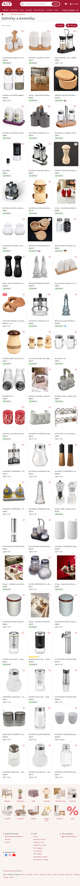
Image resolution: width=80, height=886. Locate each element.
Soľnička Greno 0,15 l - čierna (39, 659)
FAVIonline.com (8, 871)
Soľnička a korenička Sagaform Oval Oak (17, 95)
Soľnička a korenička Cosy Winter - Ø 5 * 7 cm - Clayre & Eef (25, 434)
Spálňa (33, 818)
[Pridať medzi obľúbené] (49, 68)
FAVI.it (55, 874)
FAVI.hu (43, 874)
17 (23, 69)
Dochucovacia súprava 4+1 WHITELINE (16, 58)
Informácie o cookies (40, 859)
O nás (35, 836)
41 (76, 31)
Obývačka (20, 818)
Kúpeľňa (57, 10)
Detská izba (46, 819)
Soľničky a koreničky (17, 14)
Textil (22, 10)
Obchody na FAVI (39, 839)
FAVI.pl (30, 874)
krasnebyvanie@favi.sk (15, 836)
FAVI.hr (49, 874)
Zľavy (72, 818)
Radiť (61, 25)
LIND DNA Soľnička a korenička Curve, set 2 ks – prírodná (23, 321)
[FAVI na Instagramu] (10, 855)
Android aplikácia (70, 836)
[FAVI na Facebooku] (6, 855)
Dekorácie (14, 10)
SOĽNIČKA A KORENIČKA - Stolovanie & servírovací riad (22, 471)
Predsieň (59, 818)
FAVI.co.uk (69, 874)
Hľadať (55, 4)
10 (50, 31)
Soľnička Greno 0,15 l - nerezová (14, 659)
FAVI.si (11, 877)
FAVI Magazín (38, 848)
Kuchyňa (49, 10)
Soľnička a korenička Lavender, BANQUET (17, 133)
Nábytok (5, 10)
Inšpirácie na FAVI (39, 845)
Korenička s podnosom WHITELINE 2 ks (43, 58)
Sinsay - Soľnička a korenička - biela (16, 584)
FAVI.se (61, 874)
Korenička (6, 170)
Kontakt (8, 839)
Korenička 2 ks (60, 358)
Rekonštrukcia (39, 10)
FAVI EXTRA (37, 854)
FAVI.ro (36, 874)
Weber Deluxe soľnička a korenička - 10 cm (18, 283)
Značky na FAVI (38, 842)
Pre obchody (37, 851)
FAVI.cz (24, 874)
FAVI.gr (6, 877)
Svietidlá (28, 10)
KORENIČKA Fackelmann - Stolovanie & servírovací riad (22, 697)
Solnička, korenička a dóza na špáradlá (16, 208)
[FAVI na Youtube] (13, 855)
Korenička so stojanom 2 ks (39, 133)
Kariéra (7, 842)
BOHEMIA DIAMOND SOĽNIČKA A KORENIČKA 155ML (48, 283)
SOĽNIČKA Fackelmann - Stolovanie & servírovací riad (22, 772)
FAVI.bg (76, 874)
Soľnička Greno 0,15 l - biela (39, 697)
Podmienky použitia (40, 857)
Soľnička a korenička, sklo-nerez (41, 170)
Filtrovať (73, 25)
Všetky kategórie (69, 10)
